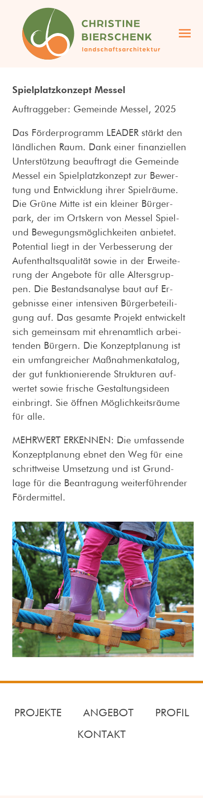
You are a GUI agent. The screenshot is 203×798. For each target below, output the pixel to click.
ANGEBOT (108, 713)
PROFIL (172, 713)
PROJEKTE (38, 713)
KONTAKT (101, 735)
